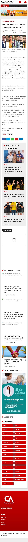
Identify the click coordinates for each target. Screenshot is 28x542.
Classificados (6, 433)
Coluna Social (18, 433)
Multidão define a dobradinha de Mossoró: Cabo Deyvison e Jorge (14, 195)
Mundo (17, 463)
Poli (16, 467)
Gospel (4, 450)
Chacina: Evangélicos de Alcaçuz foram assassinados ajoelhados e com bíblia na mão (13, 289)
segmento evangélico (20, 479)
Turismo (5, 483)
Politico (5, 475)
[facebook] (4, 139)
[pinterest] (16, 139)
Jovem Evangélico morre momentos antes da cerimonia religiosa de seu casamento (13, 338)
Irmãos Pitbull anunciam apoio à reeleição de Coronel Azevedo (14, 220)
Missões (5, 463)
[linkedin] (21, 139)
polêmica (5, 467)
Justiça (5, 454)
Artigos (4, 425)
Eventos (5, 446)
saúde (4, 479)
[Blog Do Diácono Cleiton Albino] (7, 3)
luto (4, 458)
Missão (17, 458)
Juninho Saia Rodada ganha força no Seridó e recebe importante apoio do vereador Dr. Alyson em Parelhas (14, 169)
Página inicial (5, 21)
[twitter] (8, 139)
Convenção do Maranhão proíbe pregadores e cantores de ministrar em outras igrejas (13, 314)
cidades (17, 429)
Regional (17, 475)
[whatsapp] (12, 139)
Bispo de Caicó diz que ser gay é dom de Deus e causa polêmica (13, 361)
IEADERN (17, 450)
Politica (12, 21)
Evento (17, 442)
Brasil (5, 164)
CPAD (4, 438)
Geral (16, 446)
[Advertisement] (12, 257)
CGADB (4, 429)
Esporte (17, 438)
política (17, 471)
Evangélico (5, 442)
